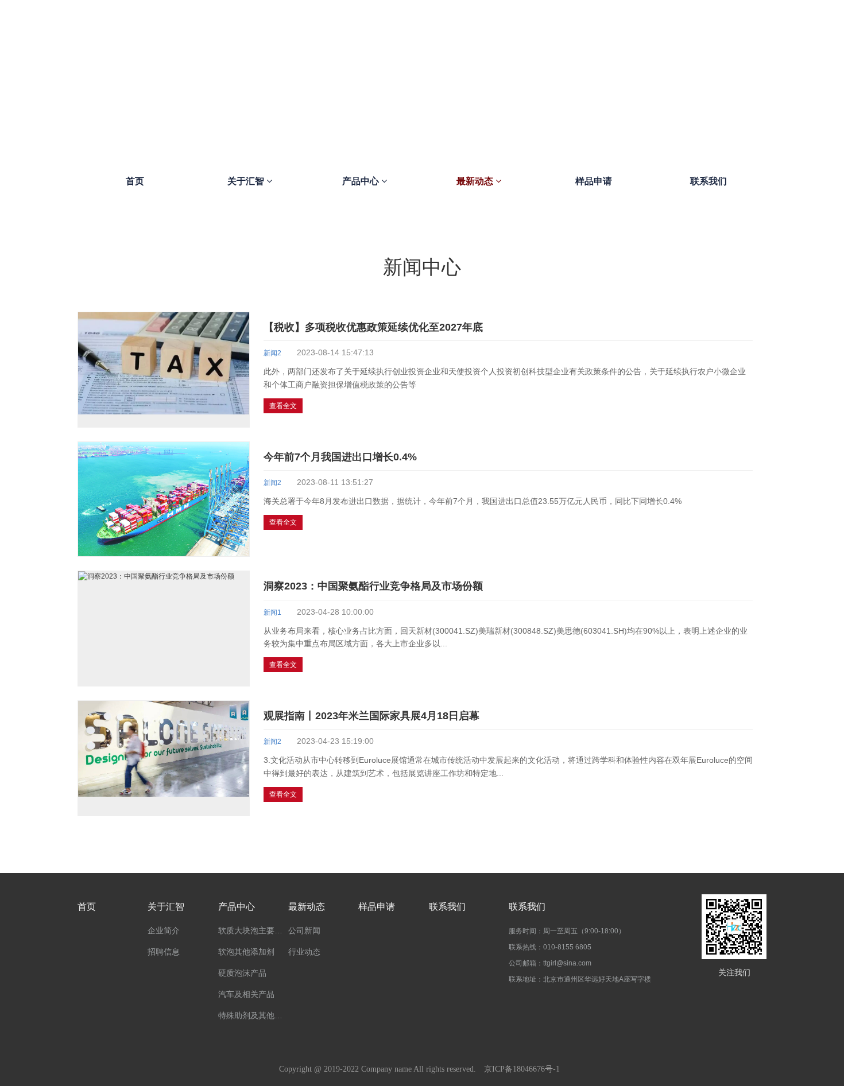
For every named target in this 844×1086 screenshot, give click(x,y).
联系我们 (708, 181)
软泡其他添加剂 (246, 951)
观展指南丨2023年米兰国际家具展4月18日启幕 (371, 716)
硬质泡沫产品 (242, 973)
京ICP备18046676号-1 (522, 1069)
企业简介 (164, 930)
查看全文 (283, 406)
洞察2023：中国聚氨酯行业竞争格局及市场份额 (373, 586)
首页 (135, 181)
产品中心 (361, 181)
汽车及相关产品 (246, 994)
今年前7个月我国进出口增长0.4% (340, 457)
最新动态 (475, 181)
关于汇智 (246, 181)
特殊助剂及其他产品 (253, 1015)
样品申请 (593, 181)
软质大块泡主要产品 (253, 930)
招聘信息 (164, 951)
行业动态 (304, 951)
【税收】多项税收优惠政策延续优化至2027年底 (373, 327)
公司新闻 (304, 930)
